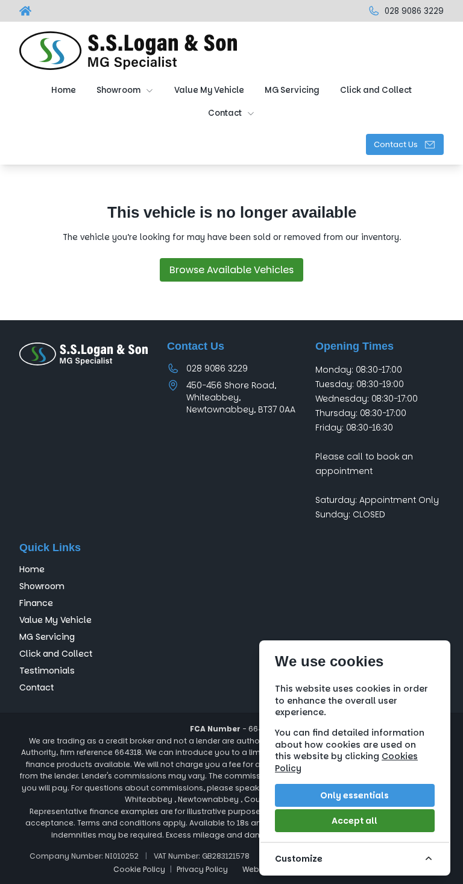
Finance (36, 603)
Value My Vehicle (55, 620)
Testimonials (47, 671)
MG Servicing (47, 637)
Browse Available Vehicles (231, 270)
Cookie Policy (139, 869)
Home (32, 569)
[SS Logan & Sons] (26, 11)
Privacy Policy (202, 869)
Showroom (42, 586)
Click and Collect (55, 654)
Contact (36, 687)
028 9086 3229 (217, 368)
